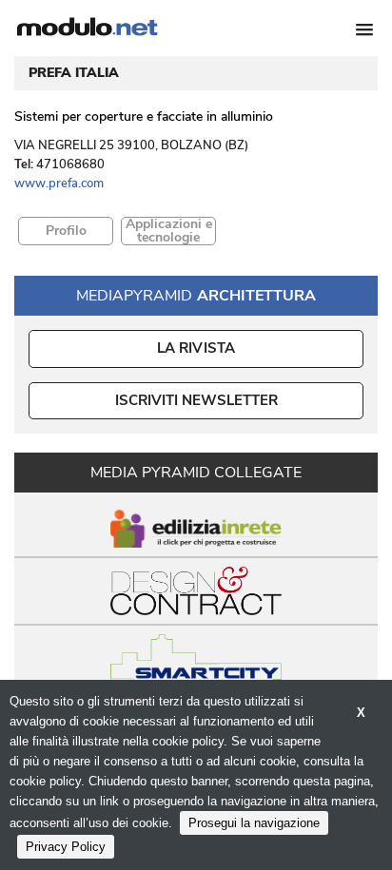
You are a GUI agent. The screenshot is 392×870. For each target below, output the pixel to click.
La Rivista (196, 348)
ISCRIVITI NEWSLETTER (196, 400)
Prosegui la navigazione (254, 823)
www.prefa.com (59, 183)
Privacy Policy (66, 847)
